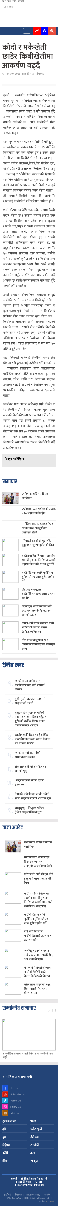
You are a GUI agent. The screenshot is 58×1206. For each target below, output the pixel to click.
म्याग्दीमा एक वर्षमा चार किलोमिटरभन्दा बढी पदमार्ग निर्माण (29, 685)
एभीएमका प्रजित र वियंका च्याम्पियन (35, 496)
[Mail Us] (5, 1113)
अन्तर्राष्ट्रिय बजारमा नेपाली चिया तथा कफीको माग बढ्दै (28, 1055)
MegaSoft (50, 1201)
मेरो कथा (34, 1137)
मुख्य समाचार (9, 1121)
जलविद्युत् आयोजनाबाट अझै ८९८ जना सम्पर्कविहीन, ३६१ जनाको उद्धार (37, 611)
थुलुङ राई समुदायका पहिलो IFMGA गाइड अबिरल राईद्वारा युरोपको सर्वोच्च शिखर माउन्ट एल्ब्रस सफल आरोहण (31, 719)
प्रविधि (5, 1153)
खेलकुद (34, 1161)
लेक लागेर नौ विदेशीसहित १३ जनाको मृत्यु (30, 769)
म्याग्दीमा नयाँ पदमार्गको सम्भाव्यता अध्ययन (27, 755)
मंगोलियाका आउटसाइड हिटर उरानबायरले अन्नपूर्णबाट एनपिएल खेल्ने (37, 528)
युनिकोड (9, 7)
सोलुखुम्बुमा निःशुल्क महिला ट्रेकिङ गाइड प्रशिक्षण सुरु (29, 810)
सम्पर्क (47, 1194)
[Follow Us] (5, 1100)
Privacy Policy (33, 1194)
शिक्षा (5, 1161)
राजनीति (34, 1145)
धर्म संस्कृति (36, 1129)
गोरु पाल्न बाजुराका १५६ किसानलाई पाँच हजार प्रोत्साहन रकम (38, 644)
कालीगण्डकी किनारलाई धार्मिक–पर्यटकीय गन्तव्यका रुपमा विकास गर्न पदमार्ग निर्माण (32, 739)
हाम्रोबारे (7, 1194)
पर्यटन (33, 1121)
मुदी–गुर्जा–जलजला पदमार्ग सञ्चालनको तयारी (29, 701)
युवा (4, 1137)
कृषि (4, 1129)
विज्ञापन (18, 1194)
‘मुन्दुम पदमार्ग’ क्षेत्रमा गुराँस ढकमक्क (29, 783)
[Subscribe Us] (5, 1094)
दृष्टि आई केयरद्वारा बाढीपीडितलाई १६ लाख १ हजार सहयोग (38, 594)
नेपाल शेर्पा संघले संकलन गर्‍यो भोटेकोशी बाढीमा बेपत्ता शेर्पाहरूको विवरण (38, 627)
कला (32, 1153)
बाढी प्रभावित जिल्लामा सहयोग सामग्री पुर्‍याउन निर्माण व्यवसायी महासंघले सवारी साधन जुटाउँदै (39, 560)
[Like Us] (5, 1088)
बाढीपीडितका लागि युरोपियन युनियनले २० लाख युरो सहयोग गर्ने (38, 577)
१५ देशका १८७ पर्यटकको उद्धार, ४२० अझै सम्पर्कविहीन (39, 511)
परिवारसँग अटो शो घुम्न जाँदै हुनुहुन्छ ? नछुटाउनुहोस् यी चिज (38, 543)
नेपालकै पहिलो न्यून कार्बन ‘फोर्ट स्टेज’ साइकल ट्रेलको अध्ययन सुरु (33, 796)
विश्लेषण (6, 1145)
